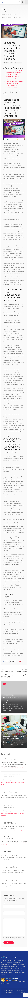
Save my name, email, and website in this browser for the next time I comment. (14, 938)
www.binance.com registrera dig (12, 774)
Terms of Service (6, 983)
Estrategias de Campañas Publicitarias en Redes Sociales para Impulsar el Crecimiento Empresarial (15, 72)
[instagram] (24, 990)
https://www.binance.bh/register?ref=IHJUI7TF (12, 830)
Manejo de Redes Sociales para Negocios (22, 672)
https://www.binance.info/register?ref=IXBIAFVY (12, 768)
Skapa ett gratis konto (9, 791)
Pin (21, 661)
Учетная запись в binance (10, 879)
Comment (6, 917)
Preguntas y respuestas (11, 87)
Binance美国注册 (8, 822)
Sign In (19, 2)
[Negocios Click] (4, 2)
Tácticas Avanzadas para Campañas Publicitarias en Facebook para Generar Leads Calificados (14, 83)
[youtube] (22, 992)
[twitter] (17, 990)
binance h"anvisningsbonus (10, 866)
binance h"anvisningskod (10, 836)
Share (7, 661)
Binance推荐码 (7, 851)
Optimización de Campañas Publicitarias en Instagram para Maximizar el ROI (13, 78)
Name (4, 903)
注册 (5, 758)
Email (4, 910)
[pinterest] (24, 992)
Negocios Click (9, 62)
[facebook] (22, 990)
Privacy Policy (22, 981)
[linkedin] (19, 990)
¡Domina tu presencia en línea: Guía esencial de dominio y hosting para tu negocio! (7, 673)
